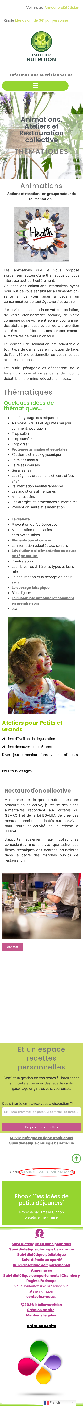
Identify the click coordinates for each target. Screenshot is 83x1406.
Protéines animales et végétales (40, 449)
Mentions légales (41, 1315)
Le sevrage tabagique (31, 587)
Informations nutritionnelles (41, 75)
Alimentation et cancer (32, 540)
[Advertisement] (41, 998)
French (54, 1402)
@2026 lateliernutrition (41, 1305)
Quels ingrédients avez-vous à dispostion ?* (38, 1103)
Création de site (40, 1310)
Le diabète (21, 519)
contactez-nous (40, 1296)
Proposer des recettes (41, 1127)
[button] (35, 86)
